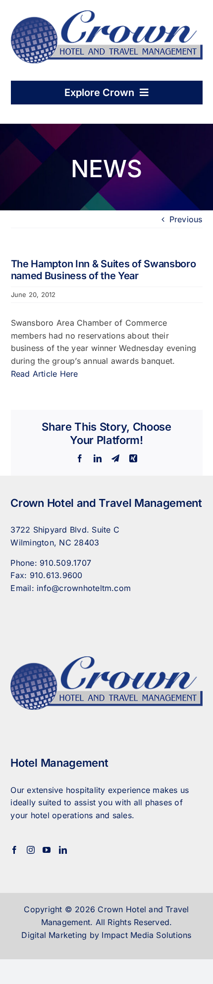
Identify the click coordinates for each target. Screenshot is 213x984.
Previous (186, 219)
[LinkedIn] (63, 850)
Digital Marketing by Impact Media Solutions (106, 935)
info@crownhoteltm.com (84, 588)
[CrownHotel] (107, 14)
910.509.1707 (65, 563)
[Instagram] (31, 850)
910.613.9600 (56, 575)
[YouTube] (47, 850)
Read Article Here (44, 374)
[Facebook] (14, 850)
